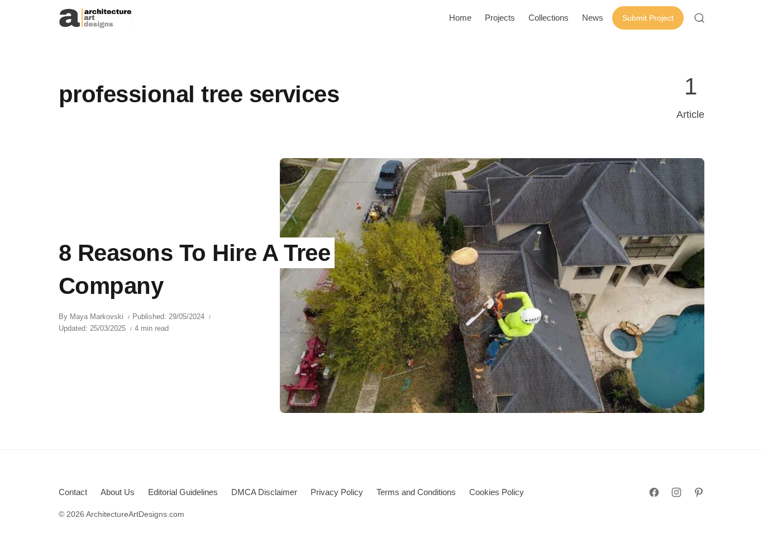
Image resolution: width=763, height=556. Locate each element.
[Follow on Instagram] (676, 492)
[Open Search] (699, 18)
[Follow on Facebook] (654, 492)
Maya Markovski (96, 316)
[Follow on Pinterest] (699, 492)
